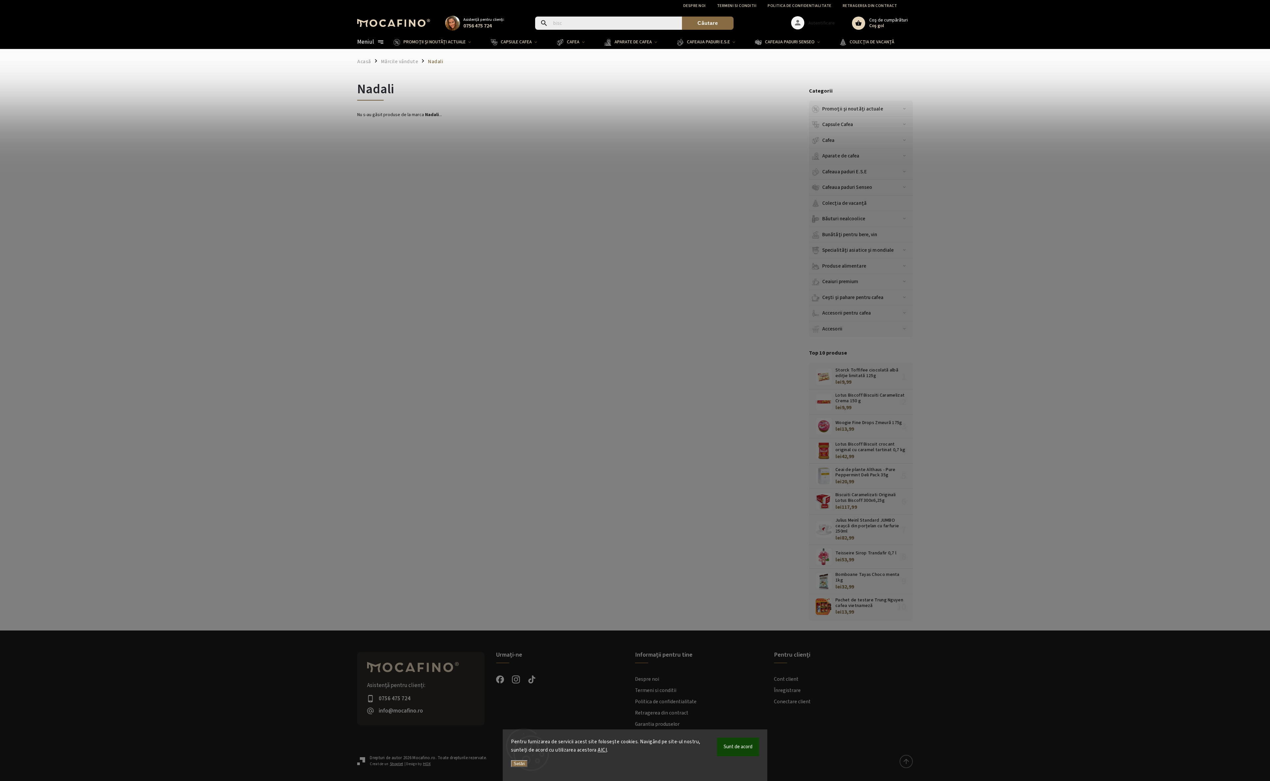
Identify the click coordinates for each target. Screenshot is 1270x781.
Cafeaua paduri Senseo (847, 187)
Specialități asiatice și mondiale (858, 250)
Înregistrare (787, 690)
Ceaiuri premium (840, 281)
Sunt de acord (738, 746)
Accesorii (832, 328)
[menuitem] (437, 42)
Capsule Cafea (837, 124)
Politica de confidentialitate (799, 6)
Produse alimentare (844, 266)
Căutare (708, 23)
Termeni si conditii (737, 6)
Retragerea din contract (870, 6)
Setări (519, 763)
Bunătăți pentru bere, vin (849, 234)
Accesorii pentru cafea (846, 313)
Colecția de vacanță (844, 203)
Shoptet (396, 764)
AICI (602, 750)
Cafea (828, 140)
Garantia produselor (657, 724)
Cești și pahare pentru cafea (852, 297)
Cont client (786, 679)
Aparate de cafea (841, 155)
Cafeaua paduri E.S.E (844, 171)
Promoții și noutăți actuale (852, 108)
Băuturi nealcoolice (843, 218)
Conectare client (792, 701)
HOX (427, 764)
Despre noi (694, 6)
